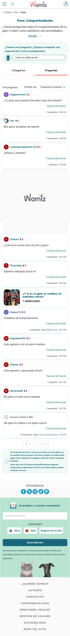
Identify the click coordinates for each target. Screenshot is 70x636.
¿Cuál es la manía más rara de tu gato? (26, 245)
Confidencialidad (35, 603)
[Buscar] (13, 4)
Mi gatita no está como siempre (22, 397)
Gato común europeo (48, 435)
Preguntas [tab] (51, 70)
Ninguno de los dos (51, 530)
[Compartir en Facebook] (23, 491)
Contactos (35, 596)
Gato (23, 12)
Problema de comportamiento (21, 318)
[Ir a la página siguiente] (37, 443)
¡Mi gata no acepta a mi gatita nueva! (25, 423)
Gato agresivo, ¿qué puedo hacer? (23, 370)
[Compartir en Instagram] (35, 491)
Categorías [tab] (18, 70)
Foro (16, 12)
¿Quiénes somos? (35, 583)
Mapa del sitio (35, 629)
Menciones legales (35, 609)
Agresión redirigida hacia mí (20, 271)
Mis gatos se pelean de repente (21, 126)
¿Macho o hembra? (15, 153)
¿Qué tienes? (35, 524)
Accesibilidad (35, 622)
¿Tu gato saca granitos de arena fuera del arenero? (33, 100)
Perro (17, 530)
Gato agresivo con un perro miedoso (24, 344)
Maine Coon (52, 330)
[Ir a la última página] (45, 443)
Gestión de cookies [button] (35, 616)
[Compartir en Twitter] (29, 491)
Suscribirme (35, 542)
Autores (35, 590)
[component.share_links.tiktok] (40, 491)
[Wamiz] (40, 4)
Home (8, 12)
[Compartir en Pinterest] (46, 491)
